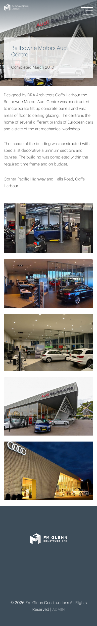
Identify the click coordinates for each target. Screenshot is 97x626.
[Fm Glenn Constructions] (48, 546)
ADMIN (58, 610)
